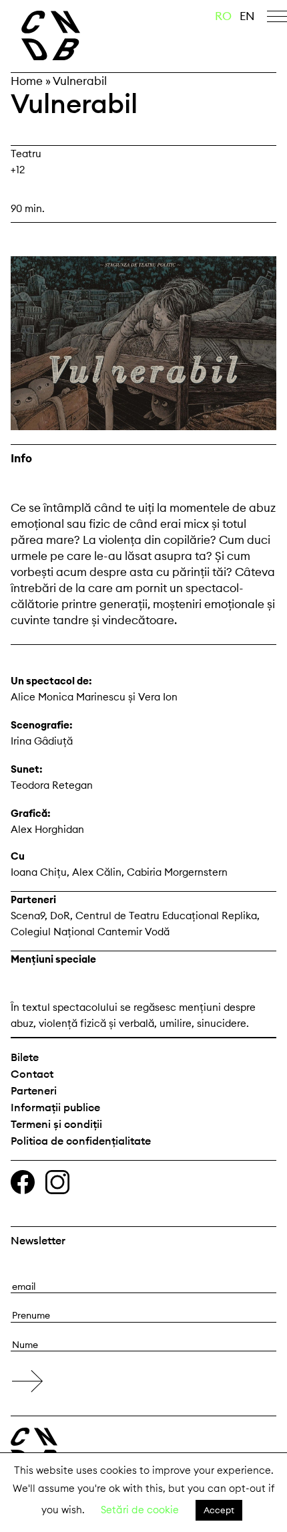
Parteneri (34, 1090)
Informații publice (55, 1107)
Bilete (25, 1057)
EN (247, 16)
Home (27, 81)
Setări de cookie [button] (140, 1509)
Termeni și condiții (56, 1124)
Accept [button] (219, 1510)
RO (223, 16)
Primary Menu (277, 19)
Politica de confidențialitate (81, 1140)
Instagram (57, 1182)
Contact (32, 1073)
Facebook (23, 1182)
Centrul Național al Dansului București (79, 35)
